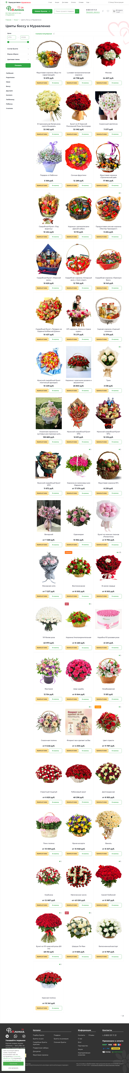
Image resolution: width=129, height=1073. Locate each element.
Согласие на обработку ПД (12, 1060)
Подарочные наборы (40, 1048)
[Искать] (77, 11)
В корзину (55, 83)
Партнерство (83, 1046)
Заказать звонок (93, 12)
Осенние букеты (60, 1042)
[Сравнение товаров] (104, 10)
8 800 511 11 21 (91, 10)
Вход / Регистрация (116, 2)
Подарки (57, 1035)
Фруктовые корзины (40, 1055)
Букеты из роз (38, 1039)
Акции (57, 2)
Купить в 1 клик (42, 83)
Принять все (13, 1063)
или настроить (13, 1068)
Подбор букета (38, 1035)
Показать (18, 65)
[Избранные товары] (109, 10)
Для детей (37, 1051)
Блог (80, 1042)
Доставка (65, 2)
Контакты (81, 1035)
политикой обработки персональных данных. (105, 1065)
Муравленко (26, 2)
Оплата (73, 2)
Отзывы (81, 2)
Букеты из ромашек (61, 1039)
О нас (50, 2)
